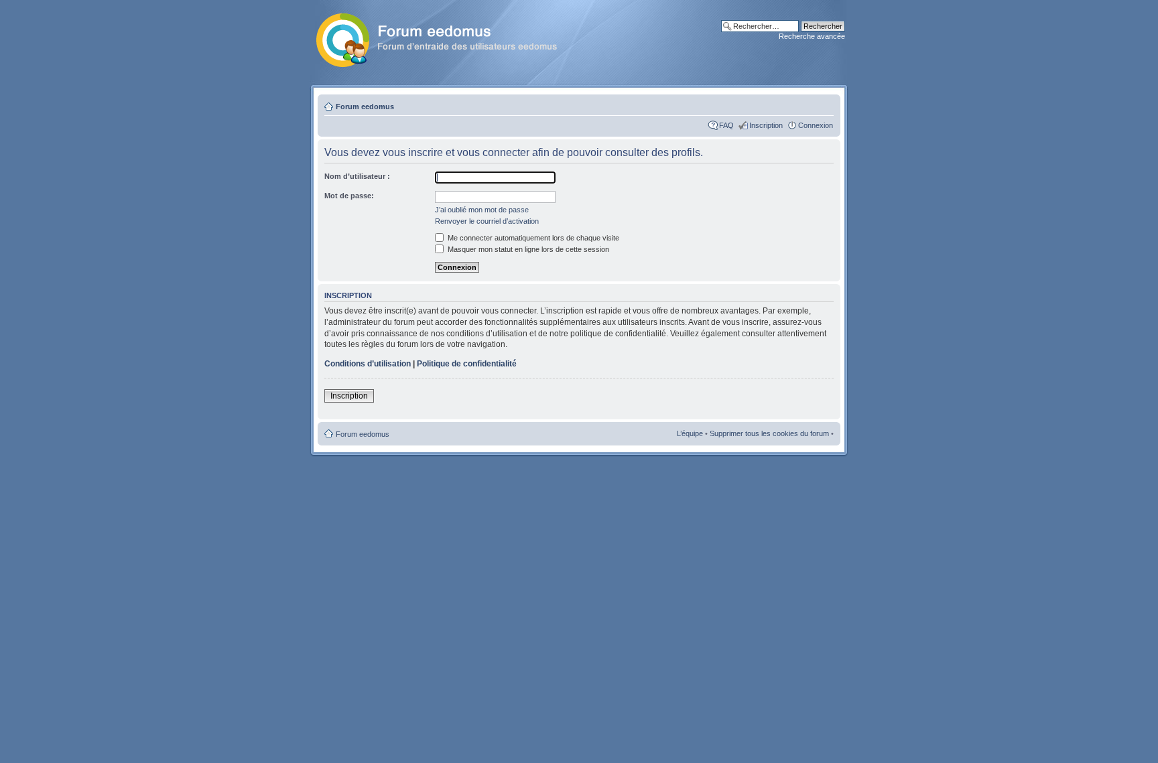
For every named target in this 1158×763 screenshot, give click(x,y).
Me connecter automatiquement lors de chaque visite (532, 238)
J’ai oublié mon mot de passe (482, 210)
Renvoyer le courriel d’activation (487, 221)
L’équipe (690, 433)
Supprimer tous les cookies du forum (769, 433)
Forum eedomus (365, 106)
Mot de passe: (349, 196)
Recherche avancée (812, 36)
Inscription (766, 125)
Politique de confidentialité (467, 363)
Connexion (815, 125)
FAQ (726, 125)
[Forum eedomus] (447, 37)
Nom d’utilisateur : (357, 176)
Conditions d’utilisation (367, 363)
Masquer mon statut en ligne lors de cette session (527, 249)
